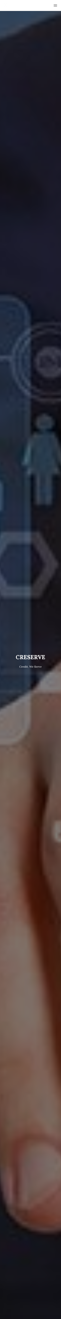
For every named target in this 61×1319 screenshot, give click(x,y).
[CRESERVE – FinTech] (6, 5)
